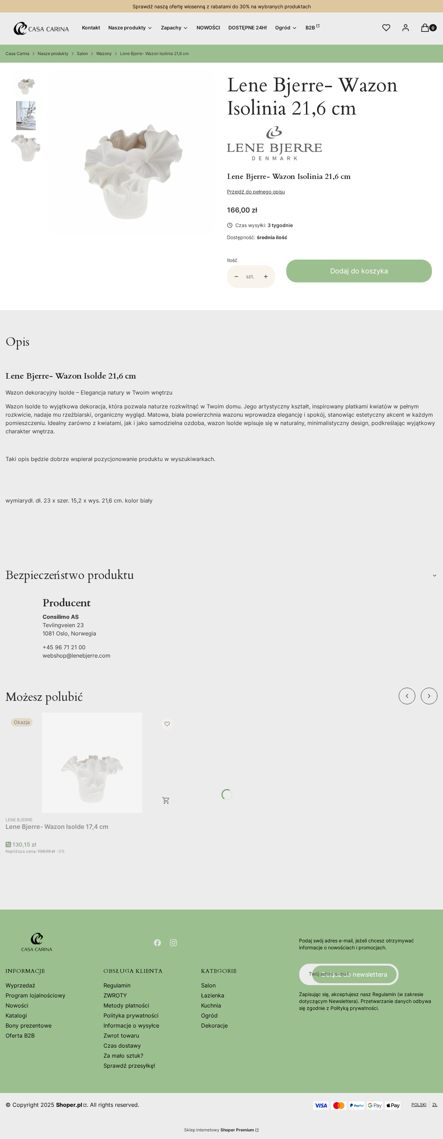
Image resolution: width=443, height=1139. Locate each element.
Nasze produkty (53, 53)
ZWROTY (115, 995)
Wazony (104, 53)
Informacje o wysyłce (131, 1025)
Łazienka (212, 995)
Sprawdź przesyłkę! (129, 1065)
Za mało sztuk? (123, 1055)
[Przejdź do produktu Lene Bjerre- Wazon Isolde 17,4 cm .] (92, 763)
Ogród (209, 1015)
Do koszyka (166, 800)
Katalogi (16, 1015)
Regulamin (116, 985)
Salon (82, 53)
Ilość (232, 260)
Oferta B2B (20, 1035)
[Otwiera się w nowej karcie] (157, 943)
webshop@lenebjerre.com (76, 655)
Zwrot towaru (121, 1035)
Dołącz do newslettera (354, 974)
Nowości (17, 1005)
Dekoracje (214, 1025)
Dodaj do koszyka (359, 271)
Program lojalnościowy (35, 995)
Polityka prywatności (131, 1015)
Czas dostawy (122, 1045)
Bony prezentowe (29, 1025)
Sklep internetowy (219, 1129)
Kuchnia (211, 1005)
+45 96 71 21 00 (64, 647)
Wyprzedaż (20, 985)
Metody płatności (126, 1005)
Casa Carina (17, 53)
